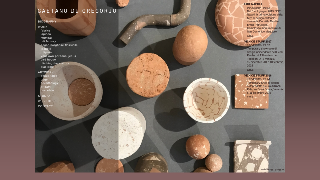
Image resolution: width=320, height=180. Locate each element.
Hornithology (49, 83)
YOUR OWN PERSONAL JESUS (58, 56)
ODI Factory (48, 41)
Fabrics (46, 30)
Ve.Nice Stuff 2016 (258, 75)
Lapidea (46, 34)
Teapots (46, 48)
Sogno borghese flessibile (59, 45)
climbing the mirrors (55, 63)
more (250, 35)
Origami (46, 86)
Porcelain (47, 90)
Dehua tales (49, 75)
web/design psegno (272, 169)
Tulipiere (46, 52)
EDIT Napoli (253, 4)
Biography (47, 21)
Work (43, 26)
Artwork (46, 72)
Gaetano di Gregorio (76, 11)
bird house (48, 59)
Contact (45, 106)
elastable (47, 66)
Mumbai (46, 37)
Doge (44, 79)
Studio (44, 95)
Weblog (45, 101)
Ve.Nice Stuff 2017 (258, 41)
